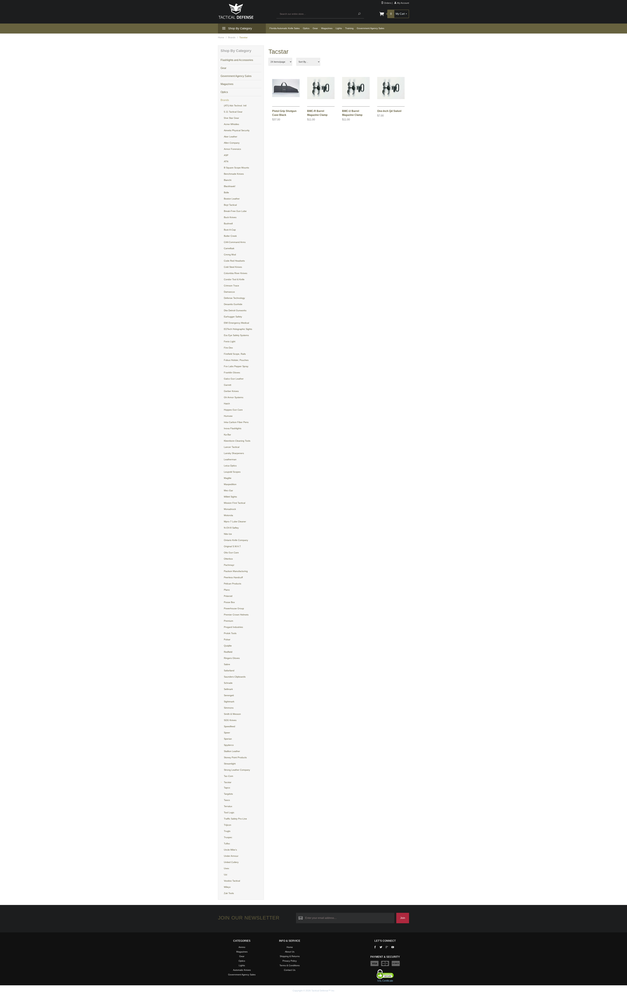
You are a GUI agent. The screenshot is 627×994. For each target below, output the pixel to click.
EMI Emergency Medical (236, 323)
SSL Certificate (385, 980)
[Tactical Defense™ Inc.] (245, 11)
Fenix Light (229, 341)
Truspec (228, 837)
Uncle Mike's (230, 849)
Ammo (242, 947)
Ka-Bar (227, 434)
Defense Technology (234, 298)
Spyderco (229, 745)
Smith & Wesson (232, 714)
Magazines (326, 28)
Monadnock (230, 509)
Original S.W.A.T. (232, 546)
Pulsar (227, 639)
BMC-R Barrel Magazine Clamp (317, 113)
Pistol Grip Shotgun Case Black (284, 113)
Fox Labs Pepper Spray (236, 366)
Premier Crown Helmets (236, 614)
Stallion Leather (232, 751)
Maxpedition (230, 484)
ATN (226, 161)
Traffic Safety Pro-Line (235, 818)
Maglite (227, 478)
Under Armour (231, 856)
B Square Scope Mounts (236, 167)
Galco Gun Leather (234, 378)
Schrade (228, 683)
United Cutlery (231, 862)
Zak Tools (229, 893)
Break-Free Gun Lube (235, 211)
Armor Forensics (232, 149)
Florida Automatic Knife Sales (284, 28)
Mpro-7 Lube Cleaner (235, 521)
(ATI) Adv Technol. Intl (235, 105)
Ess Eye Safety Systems (236, 335)
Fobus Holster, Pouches (236, 360)
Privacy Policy (289, 961)
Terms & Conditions (290, 965)
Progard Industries (233, 627)
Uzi (225, 874)
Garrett (227, 385)
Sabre (227, 664)
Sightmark (229, 701)
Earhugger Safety (233, 316)
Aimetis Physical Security (236, 130)
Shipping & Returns (290, 956)
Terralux (228, 806)
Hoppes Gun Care (233, 409)
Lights (339, 28)
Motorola (228, 515)
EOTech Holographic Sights (238, 329)
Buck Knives (230, 217)
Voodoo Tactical (232, 880)
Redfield (228, 652)
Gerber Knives (231, 391)
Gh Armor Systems (233, 397)
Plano (227, 589)
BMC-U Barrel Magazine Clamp (352, 113)
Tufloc (227, 843)
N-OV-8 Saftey (231, 527)
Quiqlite (228, 645)
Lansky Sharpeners (234, 453)
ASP (226, 155)
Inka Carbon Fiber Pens (236, 422)
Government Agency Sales (370, 28)
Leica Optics (230, 465)
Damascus (229, 291)
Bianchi (227, 180)
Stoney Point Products (235, 757)
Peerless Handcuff (233, 577)
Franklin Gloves (232, 372)
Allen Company (232, 142)
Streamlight (230, 763)
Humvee (228, 416)
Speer (227, 732)
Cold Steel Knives (233, 267)
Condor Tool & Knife (234, 279)
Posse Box (229, 602)
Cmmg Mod (230, 254)
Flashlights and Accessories (237, 60)
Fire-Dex (228, 347)
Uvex (226, 868)
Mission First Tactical (234, 503)
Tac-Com (228, 776)
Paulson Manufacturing (236, 571)
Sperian (228, 738)
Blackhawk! (229, 186)
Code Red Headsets (234, 260)
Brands (231, 37)
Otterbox (228, 558)
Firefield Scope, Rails (235, 354)
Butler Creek (230, 236)
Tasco (227, 800)
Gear (315, 28)
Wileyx (227, 887)
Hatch (227, 403)
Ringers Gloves (232, 658)
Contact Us (289, 970)
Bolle (226, 192)
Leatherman (230, 459)
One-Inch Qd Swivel (389, 111)
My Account (402, 3)
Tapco (227, 787)
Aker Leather (230, 136)
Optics (306, 28)
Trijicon (227, 825)
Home (221, 37)
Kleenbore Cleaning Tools (237, 440)
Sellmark (228, 689)
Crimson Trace (231, 285)
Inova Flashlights (232, 428)
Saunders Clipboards (235, 676)
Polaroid (228, 596)
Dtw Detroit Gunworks (235, 310)
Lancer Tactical (231, 447)
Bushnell (228, 223)
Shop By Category (239, 28)
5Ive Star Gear (231, 118)
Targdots (228, 794)
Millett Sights (230, 496)
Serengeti (229, 695)
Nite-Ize (228, 534)
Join (402, 918)
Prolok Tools (230, 633)
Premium (228, 621)
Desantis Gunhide (233, 304)
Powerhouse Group (234, 608)
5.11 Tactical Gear (233, 111)
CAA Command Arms (235, 242)
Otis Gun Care (231, 552)
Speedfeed (229, 726)
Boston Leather (232, 198)
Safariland (229, 670)
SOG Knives (230, 720)
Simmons (228, 707)
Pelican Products (232, 583)
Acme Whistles (231, 124)
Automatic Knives (242, 970)
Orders (387, 3)
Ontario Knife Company (236, 540)
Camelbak (229, 248)
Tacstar (227, 782)
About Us (289, 951)
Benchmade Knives (234, 174)
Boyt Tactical (230, 205)
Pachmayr (229, 565)
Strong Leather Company (237, 770)
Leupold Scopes (232, 472)
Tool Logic (229, 812)
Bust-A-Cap (230, 229)
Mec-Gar (228, 490)
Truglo (227, 831)
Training (349, 28)
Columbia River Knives (235, 273)
